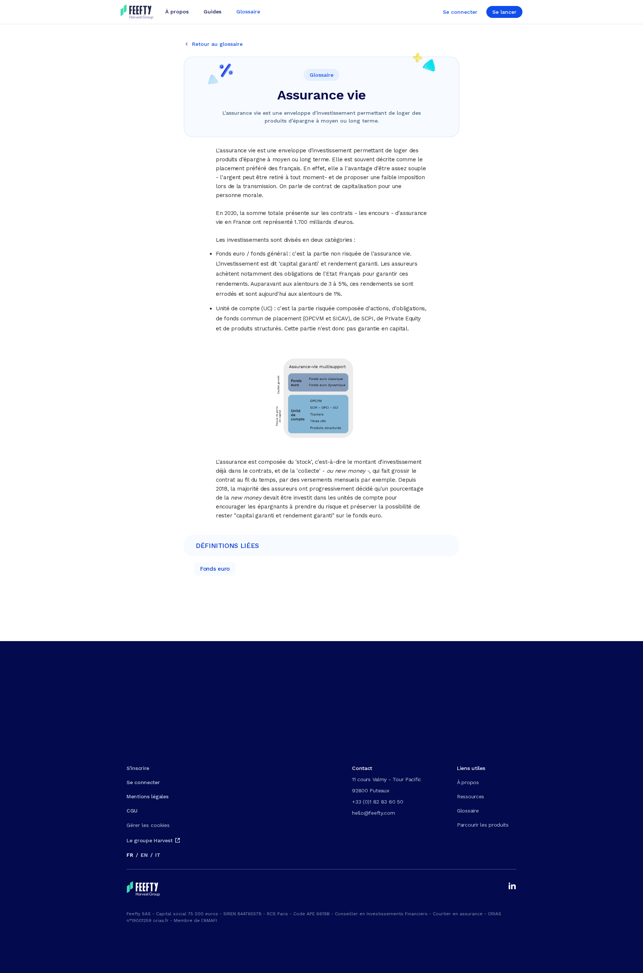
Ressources (470, 796)
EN (144, 855)
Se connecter (460, 12)
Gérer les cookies (148, 825)
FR (130, 855)
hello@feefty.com (373, 812)
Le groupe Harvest (149, 840)
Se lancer (504, 12)
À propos (468, 782)
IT (157, 855)
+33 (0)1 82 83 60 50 (377, 801)
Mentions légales (148, 796)
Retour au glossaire (217, 44)
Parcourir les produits (483, 824)
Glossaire (468, 810)
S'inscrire (138, 768)
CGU (132, 810)
